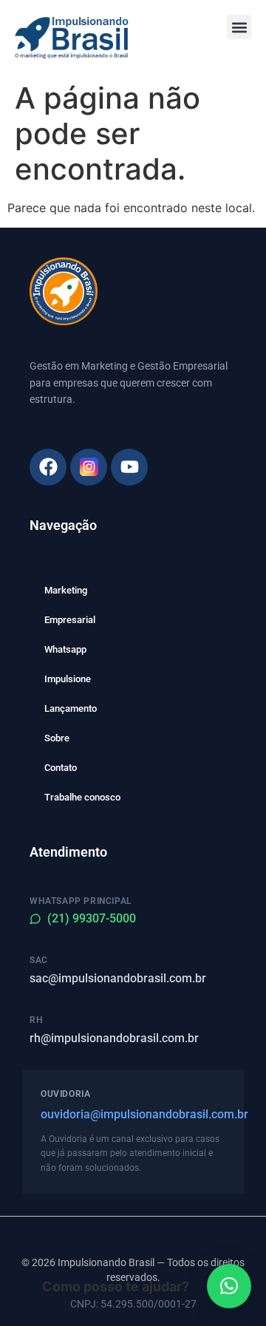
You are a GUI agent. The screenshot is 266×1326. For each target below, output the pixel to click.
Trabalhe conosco (82, 797)
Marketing (65, 590)
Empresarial (69, 619)
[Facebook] (48, 467)
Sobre (56, 738)
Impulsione (67, 678)
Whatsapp (65, 649)
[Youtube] (129, 467)
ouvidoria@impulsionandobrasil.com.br (133, 1114)
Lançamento (70, 708)
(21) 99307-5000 (91, 918)
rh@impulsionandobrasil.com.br (114, 1038)
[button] (239, 27)
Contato (60, 767)
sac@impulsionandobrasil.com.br (118, 978)
